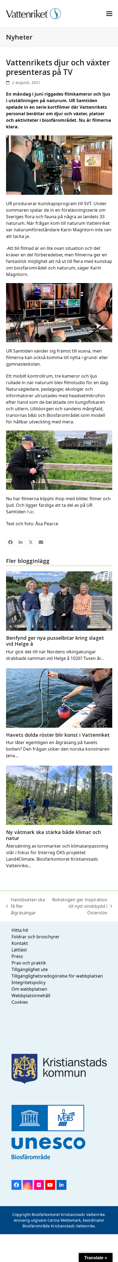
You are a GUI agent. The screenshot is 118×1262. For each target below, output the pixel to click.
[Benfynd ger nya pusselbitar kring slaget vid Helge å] (59, 600)
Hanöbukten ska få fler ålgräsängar (25, 906)
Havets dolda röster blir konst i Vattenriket (58, 735)
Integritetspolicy (29, 982)
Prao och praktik (29, 963)
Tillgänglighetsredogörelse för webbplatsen (57, 976)
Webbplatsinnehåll (31, 996)
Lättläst (19, 950)
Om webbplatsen (29, 989)
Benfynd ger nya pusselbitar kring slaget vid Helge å (55, 641)
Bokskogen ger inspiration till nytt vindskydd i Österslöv (79, 906)
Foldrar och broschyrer (36, 937)
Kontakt (20, 943)
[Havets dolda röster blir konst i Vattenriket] (59, 697)
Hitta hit (20, 930)
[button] (109, 13)
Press (17, 956)
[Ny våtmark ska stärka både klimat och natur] (59, 795)
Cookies (20, 1002)
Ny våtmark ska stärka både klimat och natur (53, 835)
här (30, 512)
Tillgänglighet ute (30, 969)
